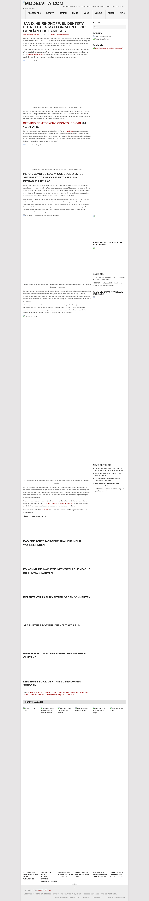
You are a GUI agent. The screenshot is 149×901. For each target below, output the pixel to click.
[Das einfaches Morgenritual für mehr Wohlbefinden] (31, 788)
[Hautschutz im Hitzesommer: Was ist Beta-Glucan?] (100, 788)
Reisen (111, 13)
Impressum (97, 897)
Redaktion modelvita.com (31, 34)
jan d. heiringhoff (82, 692)
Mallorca (70, 131)
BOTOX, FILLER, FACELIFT (103, 277)
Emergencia (70, 692)
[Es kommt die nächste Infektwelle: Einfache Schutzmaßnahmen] (48, 788)
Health (63, 13)
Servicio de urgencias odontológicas (52, 123)
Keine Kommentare (63, 34)
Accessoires (34, 13)
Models (98, 13)
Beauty (50, 13)
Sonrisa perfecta (51, 695)
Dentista (62, 692)
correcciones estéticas (35, 54)
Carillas (30, 692)
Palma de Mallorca (30, 695)
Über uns (86, 897)
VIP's (122, 13)
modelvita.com (44, 890)
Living (75, 13)
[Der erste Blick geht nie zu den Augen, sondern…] (117, 788)
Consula (48, 692)
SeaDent (45, 510)
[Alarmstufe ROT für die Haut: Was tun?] (83, 788)
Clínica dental (38, 692)
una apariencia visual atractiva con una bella (58, 503)
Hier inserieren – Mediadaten (67, 897)
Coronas (55, 692)
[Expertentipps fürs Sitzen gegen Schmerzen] (65, 788)
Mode (86, 13)
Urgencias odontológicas (66, 695)
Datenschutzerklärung (115, 897)
